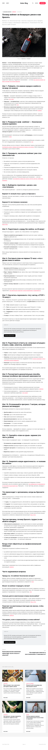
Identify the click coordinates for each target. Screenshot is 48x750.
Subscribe (42, 3)
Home (3, 3)
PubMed (40, 110)
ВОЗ (13, 99)
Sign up (24, 744)
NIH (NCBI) (25, 393)
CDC (10, 99)
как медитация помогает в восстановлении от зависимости (25, 290)
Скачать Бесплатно (9, 335)
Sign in (36, 3)
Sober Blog (24, 3)
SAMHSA (41, 389)
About (7, 3)
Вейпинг (14, 11)
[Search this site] (33, 3)
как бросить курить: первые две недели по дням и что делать (18, 147)
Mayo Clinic (5, 224)
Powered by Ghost (42, 744)
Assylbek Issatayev (7, 11)
